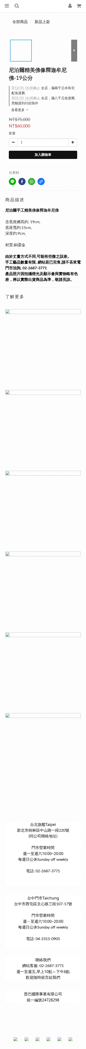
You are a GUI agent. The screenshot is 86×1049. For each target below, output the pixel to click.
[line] (12, 181)
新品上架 (42, 22)
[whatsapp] (31, 181)
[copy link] (41, 181)
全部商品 (20, 22)
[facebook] (22, 181)
